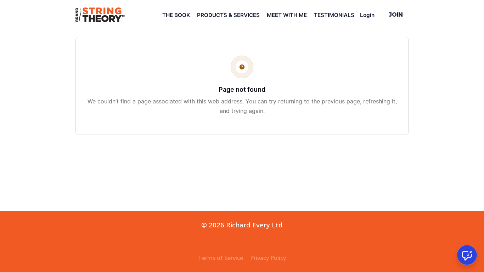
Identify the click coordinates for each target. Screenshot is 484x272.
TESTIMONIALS (334, 15)
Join (396, 14)
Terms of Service (220, 258)
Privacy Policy (268, 258)
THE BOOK (176, 15)
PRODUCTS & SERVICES (228, 15)
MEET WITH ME (287, 15)
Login (367, 15)
